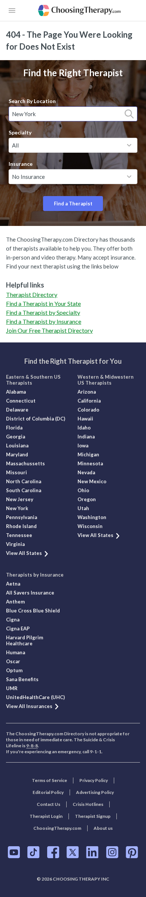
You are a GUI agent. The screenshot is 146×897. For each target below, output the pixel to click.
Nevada (86, 472)
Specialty (20, 132)
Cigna (12, 620)
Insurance (21, 164)
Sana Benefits (22, 679)
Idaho (84, 428)
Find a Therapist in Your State (43, 303)
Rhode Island (21, 526)
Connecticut (21, 401)
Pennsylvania (21, 517)
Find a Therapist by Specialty (43, 312)
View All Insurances (29, 706)
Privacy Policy (93, 780)
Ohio (83, 490)
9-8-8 (32, 745)
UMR (12, 688)
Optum (14, 670)
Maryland (17, 454)
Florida (14, 428)
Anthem (15, 602)
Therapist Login (46, 816)
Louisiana (17, 445)
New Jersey (19, 499)
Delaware (17, 410)
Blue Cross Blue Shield (33, 611)
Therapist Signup (92, 816)
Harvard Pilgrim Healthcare (24, 640)
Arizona (86, 392)
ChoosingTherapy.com (57, 828)
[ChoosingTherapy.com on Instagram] (112, 852)
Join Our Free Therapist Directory (49, 330)
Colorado (88, 410)
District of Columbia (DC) (35, 419)
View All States (24, 553)
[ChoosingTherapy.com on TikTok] (33, 852)
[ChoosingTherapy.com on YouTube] (14, 852)
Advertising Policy (95, 792)
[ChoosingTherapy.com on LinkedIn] (92, 852)
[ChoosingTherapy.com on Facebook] (53, 852)
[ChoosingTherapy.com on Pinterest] (132, 852)
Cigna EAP (18, 628)
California (89, 401)
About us (103, 828)
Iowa (82, 445)
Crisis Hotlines (88, 804)
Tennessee (19, 535)
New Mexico (91, 481)
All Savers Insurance (30, 593)
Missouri (16, 472)
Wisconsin (90, 526)
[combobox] (73, 113)
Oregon (86, 499)
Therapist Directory (31, 294)
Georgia (15, 437)
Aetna (13, 584)
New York (17, 508)
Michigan (88, 454)
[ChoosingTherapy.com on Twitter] (73, 852)
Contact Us (48, 804)
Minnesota (90, 463)
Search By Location (32, 101)
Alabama (16, 392)
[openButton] (12, 10)
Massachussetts (25, 463)
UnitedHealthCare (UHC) (35, 697)
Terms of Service (49, 780)
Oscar (13, 661)
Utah (83, 508)
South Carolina (23, 490)
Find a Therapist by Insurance (43, 321)
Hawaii (85, 419)
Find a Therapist (73, 204)
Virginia (15, 544)
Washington (91, 517)
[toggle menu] (129, 145)
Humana (15, 652)
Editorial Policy (48, 792)
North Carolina (23, 481)
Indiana (86, 437)
